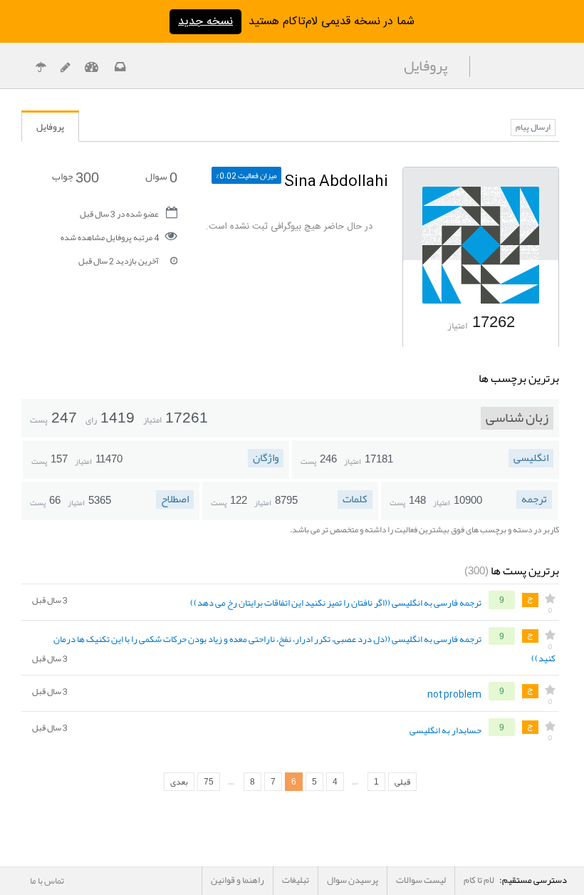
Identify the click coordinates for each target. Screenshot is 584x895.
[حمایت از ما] (40, 68)
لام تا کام (479, 880)
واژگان (265, 458)
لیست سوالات (421, 880)
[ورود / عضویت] (91, 68)
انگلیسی (530, 458)
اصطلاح (175, 499)
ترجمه (534, 499)
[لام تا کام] (118, 68)
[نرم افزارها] (65, 68)
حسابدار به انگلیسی (445, 730)
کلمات (355, 499)
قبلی (402, 781)
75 (209, 782)
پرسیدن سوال (352, 880)
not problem (454, 695)
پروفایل (50, 127)
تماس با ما (47, 880)
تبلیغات (295, 880)
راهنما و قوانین (237, 880)
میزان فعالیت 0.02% (246, 175)
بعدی (179, 781)
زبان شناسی (517, 418)
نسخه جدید (205, 21)
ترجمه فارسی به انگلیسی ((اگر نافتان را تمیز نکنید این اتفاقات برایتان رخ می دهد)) (335, 603)
